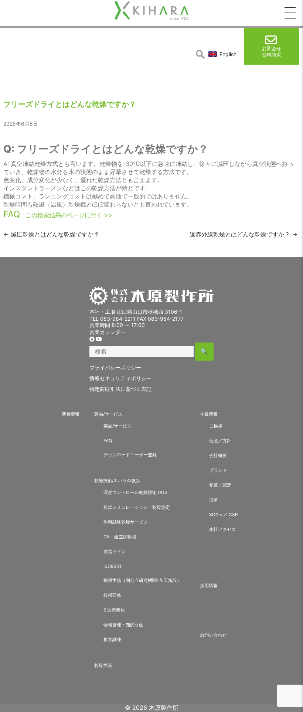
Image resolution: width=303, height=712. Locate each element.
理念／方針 (220, 440)
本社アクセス (222, 529)
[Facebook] (92, 339)
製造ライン (114, 551)
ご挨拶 (215, 426)
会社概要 (218, 455)
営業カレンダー (107, 332)
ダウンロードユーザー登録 (130, 454)
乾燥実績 (103, 665)
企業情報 (209, 414)
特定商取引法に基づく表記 (120, 389)
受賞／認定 (220, 485)
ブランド (218, 470)
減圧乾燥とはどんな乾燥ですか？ (51, 234)
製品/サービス (108, 414)
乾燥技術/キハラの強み (117, 480)
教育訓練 (112, 639)
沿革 (213, 500)
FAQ (11, 214)
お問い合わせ (213, 635)
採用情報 (209, 585)
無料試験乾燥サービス (125, 522)
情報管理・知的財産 (123, 624)
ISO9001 (112, 566)
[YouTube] (99, 339)
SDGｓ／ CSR (223, 514)
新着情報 (70, 414)
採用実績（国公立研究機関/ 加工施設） (142, 580)
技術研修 (112, 595)
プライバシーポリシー (115, 367)
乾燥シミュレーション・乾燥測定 (136, 507)
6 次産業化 (114, 610)
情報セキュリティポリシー (120, 378)
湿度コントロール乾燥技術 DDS (135, 492)
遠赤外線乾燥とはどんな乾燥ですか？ (243, 234)
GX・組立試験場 (119, 536)
